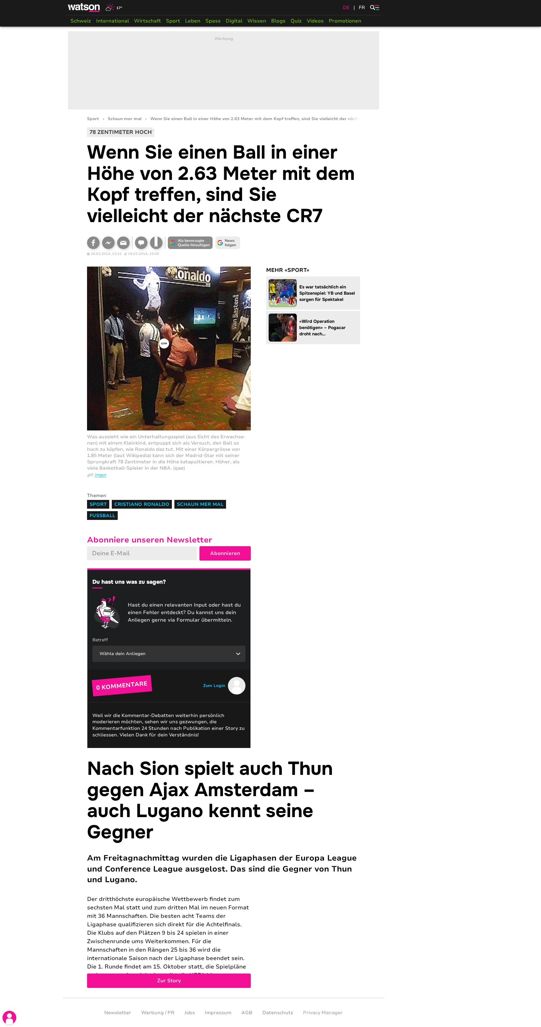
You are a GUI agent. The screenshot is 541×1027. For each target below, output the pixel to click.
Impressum (218, 1012)
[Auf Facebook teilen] (93, 242)
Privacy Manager (323, 1012)
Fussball (102, 515)
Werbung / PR (157, 1012)
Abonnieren (225, 553)
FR (362, 7)
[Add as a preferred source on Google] (190, 242)
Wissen (256, 21)
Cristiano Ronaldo (141, 504)
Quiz (296, 21)
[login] (9, 1017)
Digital (234, 21)
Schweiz (80, 21)
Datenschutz (277, 1012)
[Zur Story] (223, 873)
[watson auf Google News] (227, 242)
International (112, 21)
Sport (173, 21)
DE (346, 7)
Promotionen (345, 21)
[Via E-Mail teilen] (123, 242)
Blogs (278, 21)
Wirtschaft (147, 21)
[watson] (84, 7)
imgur (100, 475)
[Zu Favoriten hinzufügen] (156, 242)
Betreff (100, 640)
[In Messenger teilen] (108, 242)
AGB (246, 1012)
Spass (213, 21)
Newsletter (117, 1012)
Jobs (189, 1012)
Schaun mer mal (125, 119)
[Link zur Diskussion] (141, 242)
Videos (315, 21)
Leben (192, 21)
